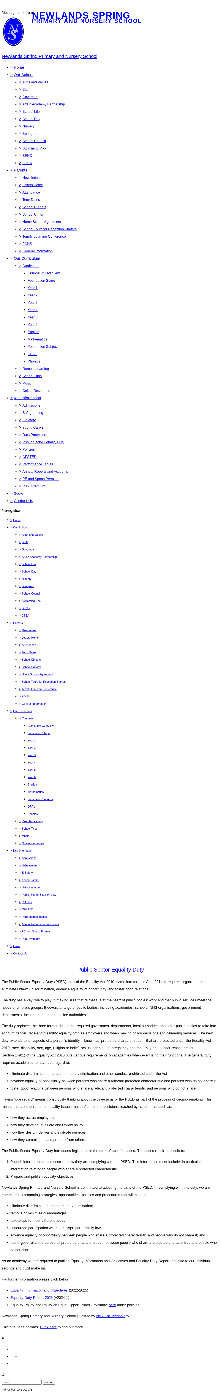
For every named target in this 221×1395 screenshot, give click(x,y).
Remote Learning (35, 369)
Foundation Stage (41, 280)
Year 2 (33, 295)
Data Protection (34, 435)
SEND (27, 155)
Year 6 (33, 324)
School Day (31, 119)
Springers (29, 133)
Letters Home (32, 185)
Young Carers (33, 427)
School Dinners (34, 207)
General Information (37, 251)
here (112, 1305)
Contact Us (23, 501)
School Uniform (34, 214)
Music (27, 383)
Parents (20, 170)
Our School (23, 75)
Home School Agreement (41, 222)
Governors (30, 97)
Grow (18, 493)
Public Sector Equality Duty (43, 442)
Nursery (28, 126)
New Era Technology (112, 1316)
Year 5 (33, 317)
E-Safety (29, 420)
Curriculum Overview (44, 273)
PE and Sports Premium (40, 479)
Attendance (31, 192)
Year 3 (33, 302)
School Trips (32, 376)
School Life (31, 111)
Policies (28, 449)
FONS (27, 244)
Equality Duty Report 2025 (31, 1298)
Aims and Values (35, 82)
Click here (48, 1327)
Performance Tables (37, 464)
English (33, 332)
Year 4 (33, 310)
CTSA (27, 163)
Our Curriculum (27, 258)
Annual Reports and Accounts (45, 471)
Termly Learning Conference (44, 236)
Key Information (27, 398)
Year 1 (33, 288)
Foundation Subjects (43, 346)
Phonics (34, 361)
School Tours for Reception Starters (49, 229)
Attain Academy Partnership (43, 104)
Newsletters (31, 178)
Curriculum (30, 266)
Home (19, 67)
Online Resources (36, 391)
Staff (25, 89)
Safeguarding (32, 413)
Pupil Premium (33, 486)
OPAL (32, 354)
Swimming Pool (34, 148)
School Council (34, 141)
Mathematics (37, 339)
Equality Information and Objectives (39, 1290)
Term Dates (31, 200)
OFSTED (29, 457)
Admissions (31, 405)
